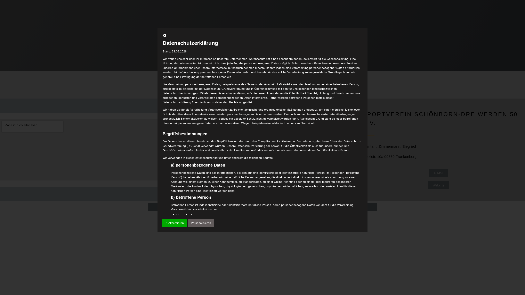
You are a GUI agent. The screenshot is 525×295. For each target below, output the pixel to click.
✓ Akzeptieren (174, 223)
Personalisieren (201, 223)
